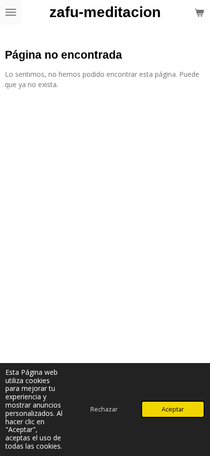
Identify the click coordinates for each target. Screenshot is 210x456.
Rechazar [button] (104, 409)
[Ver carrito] (199, 12)
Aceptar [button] (173, 409)
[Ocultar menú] (10, 12)
